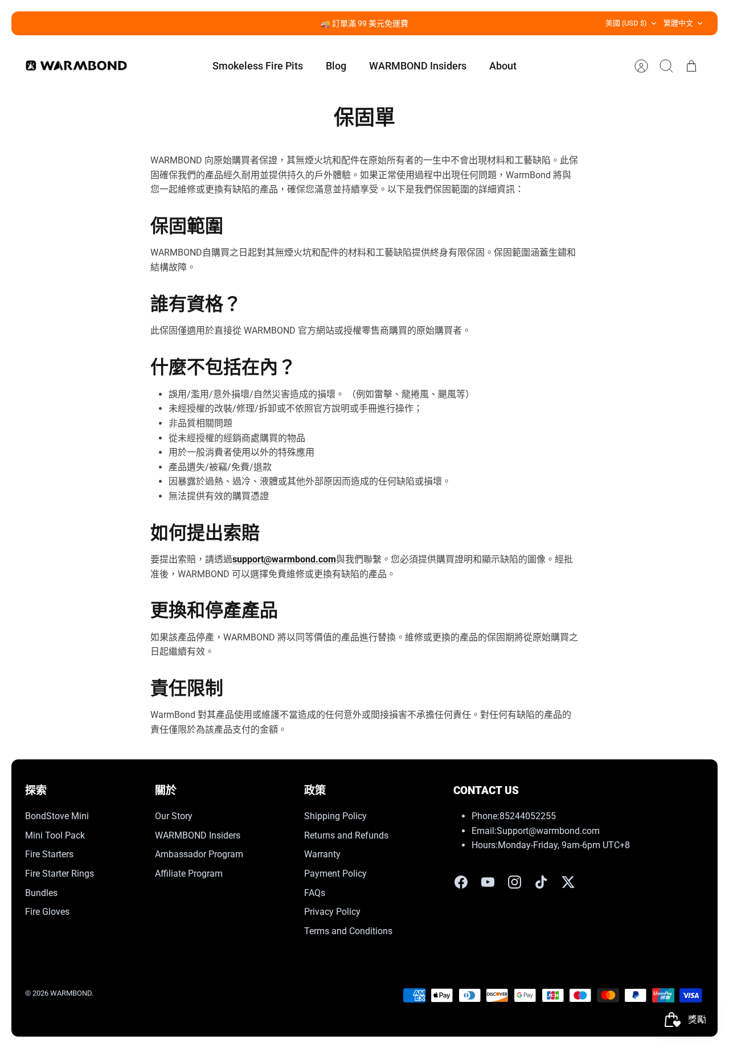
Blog (336, 66)
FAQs (314, 892)
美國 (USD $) (626, 23)
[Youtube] (487, 882)
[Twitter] (568, 882)
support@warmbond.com (284, 559)
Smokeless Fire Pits (257, 66)
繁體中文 (678, 23)
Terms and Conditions (348, 931)
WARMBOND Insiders (417, 66)
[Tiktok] (541, 882)
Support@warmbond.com (548, 830)
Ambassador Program (199, 854)
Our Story (174, 816)
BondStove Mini (57, 816)
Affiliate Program (189, 873)
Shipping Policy (335, 816)
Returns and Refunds (346, 835)
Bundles (41, 892)
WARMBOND (71, 993)
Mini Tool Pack (55, 835)
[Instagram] (514, 882)
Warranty (322, 854)
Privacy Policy (332, 911)
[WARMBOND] (76, 66)
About (503, 66)
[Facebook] (461, 882)
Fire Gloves (47, 911)
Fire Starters (49, 854)
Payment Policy (335, 873)
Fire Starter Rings (59, 873)
